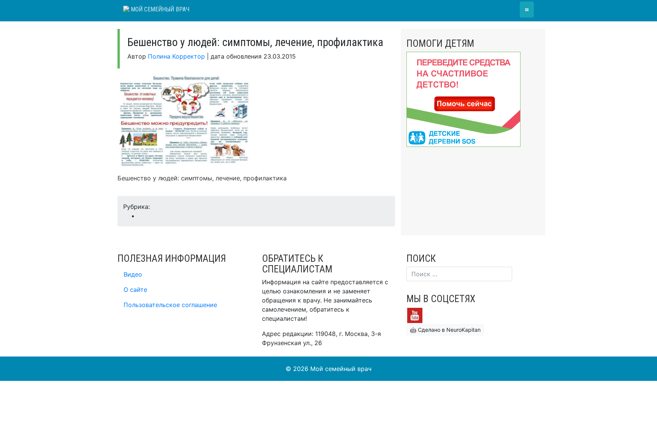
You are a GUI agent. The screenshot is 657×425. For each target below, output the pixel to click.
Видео (133, 274)
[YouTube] (414, 315)
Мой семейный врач (159, 9)
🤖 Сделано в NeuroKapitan (445, 329)
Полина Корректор (176, 56)
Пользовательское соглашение (170, 305)
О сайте (135, 289)
